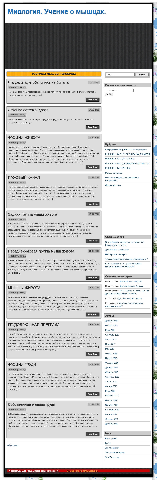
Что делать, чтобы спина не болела (38, 82)
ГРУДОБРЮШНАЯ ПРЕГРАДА (34, 325)
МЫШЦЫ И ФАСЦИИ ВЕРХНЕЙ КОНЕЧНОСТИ (127, 154)
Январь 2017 (111, 353)
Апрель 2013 (111, 386)
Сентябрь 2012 (112, 410)
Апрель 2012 (111, 414)
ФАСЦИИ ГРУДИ (22, 364)
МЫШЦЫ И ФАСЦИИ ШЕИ (117, 168)
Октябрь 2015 (111, 372)
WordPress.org (112, 457)
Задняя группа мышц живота (32, 214)
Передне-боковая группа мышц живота (41, 251)
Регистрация (111, 438)
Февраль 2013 (111, 395)
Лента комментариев (115, 452)
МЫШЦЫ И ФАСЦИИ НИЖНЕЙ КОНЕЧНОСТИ (127, 163)
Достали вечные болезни (117, 250)
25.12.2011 (94, 137)
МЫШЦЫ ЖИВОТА (24, 288)
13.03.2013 (94, 82)
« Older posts (13, 445)
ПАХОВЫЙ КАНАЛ (24, 177)
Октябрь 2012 (111, 405)
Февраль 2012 (111, 419)
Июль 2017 (110, 344)
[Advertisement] (78, 46)
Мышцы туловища (17, 87)
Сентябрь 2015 (112, 377)
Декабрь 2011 (111, 424)
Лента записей (112, 448)
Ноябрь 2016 (111, 358)
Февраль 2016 (111, 363)
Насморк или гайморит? (116, 254)
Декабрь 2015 (111, 367)
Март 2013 (110, 391)
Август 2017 (111, 339)
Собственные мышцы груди (31, 404)
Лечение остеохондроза (28, 110)
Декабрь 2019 (111, 321)
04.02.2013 (94, 110)
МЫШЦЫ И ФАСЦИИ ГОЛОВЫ (119, 159)
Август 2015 (111, 382)
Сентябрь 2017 (112, 335)
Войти (108, 443)
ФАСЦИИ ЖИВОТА (24, 137)
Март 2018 (110, 330)
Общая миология (113, 185)
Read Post (92, 100)
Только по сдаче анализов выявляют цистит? (126, 259)
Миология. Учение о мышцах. (57, 11)
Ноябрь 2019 (111, 325)
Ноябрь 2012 (111, 400)
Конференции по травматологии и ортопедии (126, 149)
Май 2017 (109, 349)
